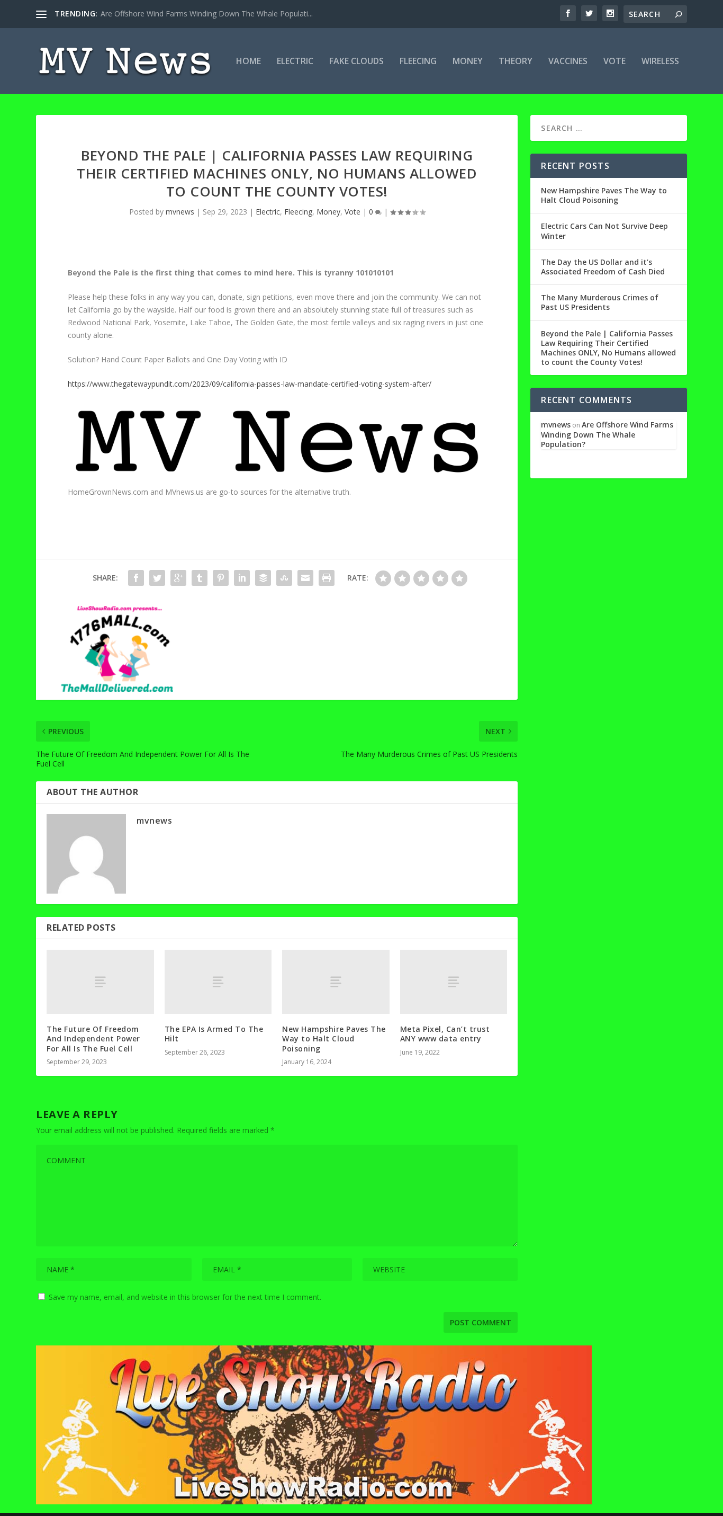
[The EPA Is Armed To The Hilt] (218, 982)
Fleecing (418, 62)
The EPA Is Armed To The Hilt (214, 1034)
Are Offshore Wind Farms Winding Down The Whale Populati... (207, 13)
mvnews (180, 212)
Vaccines (568, 62)
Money (468, 62)
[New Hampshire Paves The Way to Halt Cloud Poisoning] (336, 982)
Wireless (660, 62)
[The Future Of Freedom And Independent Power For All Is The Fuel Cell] (100, 982)
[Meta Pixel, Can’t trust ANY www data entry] (454, 982)
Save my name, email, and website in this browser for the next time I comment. (185, 1297)
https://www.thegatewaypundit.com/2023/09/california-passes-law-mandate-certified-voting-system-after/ (249, 384)
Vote (614, 62)
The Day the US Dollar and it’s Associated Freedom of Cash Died (603, 267)
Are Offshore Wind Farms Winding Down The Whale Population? (607, 434)
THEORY (515, 62)
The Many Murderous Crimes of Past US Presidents (599, 302)
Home (248, 62)
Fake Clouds (356, 62)
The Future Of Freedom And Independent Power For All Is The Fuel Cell (93, 1038)
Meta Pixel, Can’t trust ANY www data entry (445, 1034)
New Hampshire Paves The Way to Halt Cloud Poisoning (334, 1038)
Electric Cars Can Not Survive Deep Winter (604, 230)
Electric (295, 62)
